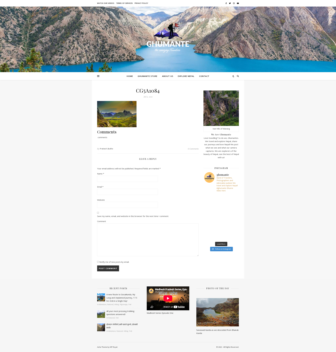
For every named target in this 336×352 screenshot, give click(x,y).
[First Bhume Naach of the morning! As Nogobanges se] (232, 230)
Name (100, 173)
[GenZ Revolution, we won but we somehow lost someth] (232, 224)
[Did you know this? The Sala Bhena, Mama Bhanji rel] (209, 237)
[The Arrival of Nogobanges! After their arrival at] (209, 204)
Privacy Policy (141, 3)
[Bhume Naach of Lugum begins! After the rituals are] (221, 210)
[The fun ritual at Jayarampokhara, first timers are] (209, 210)
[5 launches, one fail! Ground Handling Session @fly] (221, 237)
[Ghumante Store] (168, 37)
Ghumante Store (147, 76)
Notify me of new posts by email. (114, 262)
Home (130, 76)
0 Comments (193, 148)
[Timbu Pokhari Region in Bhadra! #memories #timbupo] (209, 230)
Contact (204, 76)
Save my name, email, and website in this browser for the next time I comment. (133, 216)
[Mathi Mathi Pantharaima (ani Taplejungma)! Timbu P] (232, 204)
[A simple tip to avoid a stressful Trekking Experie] (232, 210)
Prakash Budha (106, 148)
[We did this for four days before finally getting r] (232, 217)
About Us (167, 76)
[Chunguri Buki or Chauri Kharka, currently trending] (221, 217)
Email (100, 186)
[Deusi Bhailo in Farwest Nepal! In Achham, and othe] (221, 197)
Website (101, 200)
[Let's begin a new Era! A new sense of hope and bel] (209, 197)
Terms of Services (124, 3)
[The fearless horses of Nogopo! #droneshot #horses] (232, 197)
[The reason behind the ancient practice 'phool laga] (221, 204)
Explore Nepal (186, 76)
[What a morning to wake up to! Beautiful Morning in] (209, 224)
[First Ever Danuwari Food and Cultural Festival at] (221, 224)
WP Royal (113, 347)
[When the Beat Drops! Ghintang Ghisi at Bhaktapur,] (209, 217)
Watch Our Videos (105, 3)
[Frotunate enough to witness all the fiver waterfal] (221, 230)
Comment (101, 221)
